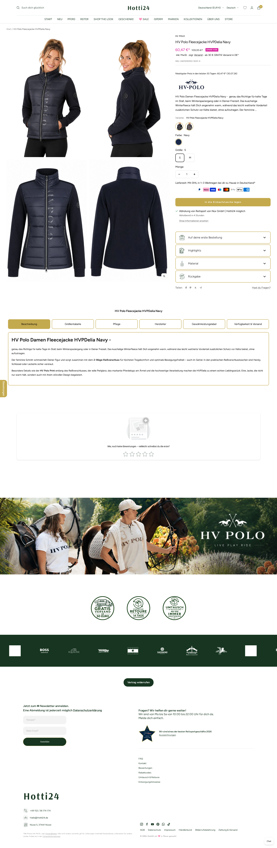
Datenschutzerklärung (87, 710)
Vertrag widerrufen (138, 682)
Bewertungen (145, 768)
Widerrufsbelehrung (205, 830)
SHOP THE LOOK (103, 19)
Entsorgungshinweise (149, 782)
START (48, 19)
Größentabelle (73, 324)
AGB (142, 830)
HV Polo (180, 36)
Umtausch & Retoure (148, 777)
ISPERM (158, 19)
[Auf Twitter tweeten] (195, 288)
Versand (198, 55)
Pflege (116, 324)
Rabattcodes (144, 772)
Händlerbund (185, 830)
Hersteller (160, 324)
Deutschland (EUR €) (209, 7)
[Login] (251, 7)
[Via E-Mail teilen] (201, 288)
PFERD (71, 19)
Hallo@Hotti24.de (39, 817)
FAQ (140, 758)
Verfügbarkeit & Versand (248, 324)
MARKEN (173, 19)
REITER (84, 19)
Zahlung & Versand (227, 830)
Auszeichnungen (167, 735)
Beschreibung (29, 324)
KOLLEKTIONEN (193, 19)
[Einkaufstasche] (258, 7)
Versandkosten (51, 834)
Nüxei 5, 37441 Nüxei (40, 824)
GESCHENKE (126, 19)
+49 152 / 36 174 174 (40, 810)
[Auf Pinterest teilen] (190, 288)
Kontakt (142, 763)
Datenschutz (154, 830)
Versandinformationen (51, 836)
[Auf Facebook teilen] (186, 288)
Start (8, 29)
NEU (59, 19)
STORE (229, 19)
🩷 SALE (144, 19)
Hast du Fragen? (261, 287)
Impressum (170, 830)
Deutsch (231, 7)
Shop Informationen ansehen (193, 221)
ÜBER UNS (213, 19)
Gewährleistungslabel (204, 324)
